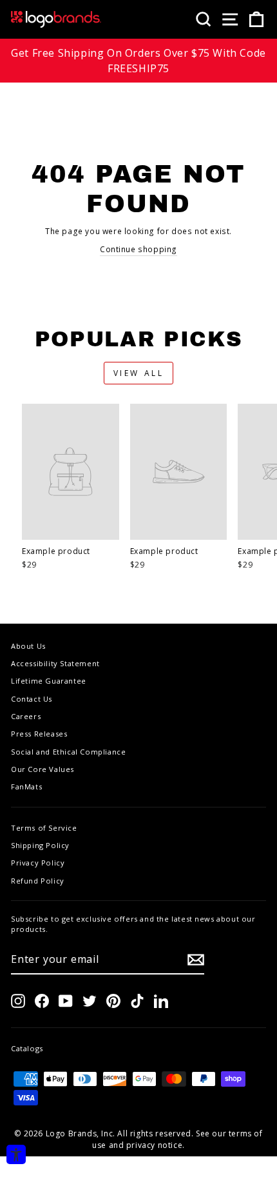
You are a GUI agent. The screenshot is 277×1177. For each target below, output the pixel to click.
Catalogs (27, 1048)
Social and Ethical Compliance (68, 752)
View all (138, 373)
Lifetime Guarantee (48, 681)
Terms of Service (44, 828)
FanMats (26, 786)
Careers (26, 716)
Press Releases (39, 733)
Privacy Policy (37, 862)
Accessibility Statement (55, 663)
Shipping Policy (40, 845)
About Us (28, 646)
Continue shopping (138, 249)
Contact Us (31, 699)
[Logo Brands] (56, 19)
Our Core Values (42, 769)
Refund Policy (37, 880)
